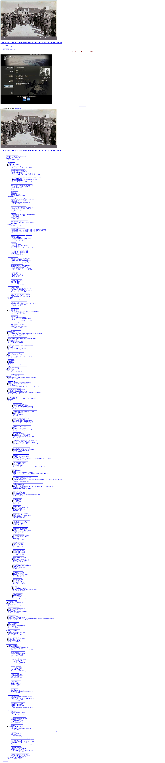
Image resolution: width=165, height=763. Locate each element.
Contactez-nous (18, 108)
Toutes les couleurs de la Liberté (19, 430)
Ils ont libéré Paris (17, 415)
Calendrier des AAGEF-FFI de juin (18, 740)
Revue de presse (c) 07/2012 (16, 658)
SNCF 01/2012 (14, 689)
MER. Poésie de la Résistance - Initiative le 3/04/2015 (22, 649)
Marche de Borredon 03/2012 (17, 677)
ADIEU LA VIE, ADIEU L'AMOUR (21, 418)
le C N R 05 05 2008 (17, 578)
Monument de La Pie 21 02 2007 (17, 284)
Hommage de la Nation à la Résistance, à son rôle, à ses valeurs (26, 439)
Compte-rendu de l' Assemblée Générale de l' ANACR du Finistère (22, 338)
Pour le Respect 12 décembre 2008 (20, 563)
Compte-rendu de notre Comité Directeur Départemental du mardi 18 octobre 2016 (25, 333)
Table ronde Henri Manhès (13, 396)
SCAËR (10, 298)
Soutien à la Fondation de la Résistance (21, 459)
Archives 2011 (14, 512)
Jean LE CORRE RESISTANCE (20, 404)
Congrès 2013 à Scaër (15, 306)
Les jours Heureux (17, 432)
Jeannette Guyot (11, 381)
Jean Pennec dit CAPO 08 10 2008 (18, 195)
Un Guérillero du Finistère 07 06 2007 (18, 748)
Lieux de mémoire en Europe (17, 655)
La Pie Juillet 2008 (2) (17, 569)
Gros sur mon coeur (15, 656)
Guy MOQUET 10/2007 (16, 330)
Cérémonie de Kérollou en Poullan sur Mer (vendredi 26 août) (23, 176)
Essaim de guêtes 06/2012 (16, 666)
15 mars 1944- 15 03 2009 (18, 556)
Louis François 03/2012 (15, 682)
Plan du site (5, 761)
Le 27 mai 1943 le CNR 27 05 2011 (15, 354)
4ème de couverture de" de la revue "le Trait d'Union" (24, 445)
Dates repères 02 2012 (15, 700)
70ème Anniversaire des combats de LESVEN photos (22, 185)
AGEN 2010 (11, 163)
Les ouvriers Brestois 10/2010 (17, 255)
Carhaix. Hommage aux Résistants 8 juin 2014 (20, 262)
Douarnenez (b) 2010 (15, 194)
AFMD (12, 713)
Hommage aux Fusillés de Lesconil (18, 169)
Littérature (8, 603)
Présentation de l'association (11, 331)
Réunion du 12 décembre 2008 (19, 561)
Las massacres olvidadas (16, 735)
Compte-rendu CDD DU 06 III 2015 (15, 342)
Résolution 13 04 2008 (18, 579)
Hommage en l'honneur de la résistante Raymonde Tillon (19, 383)
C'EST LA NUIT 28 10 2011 (19, 517)
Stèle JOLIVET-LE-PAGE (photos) (18, 324)
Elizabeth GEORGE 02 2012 (17, 703)
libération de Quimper (15, 322)
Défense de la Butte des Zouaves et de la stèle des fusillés (25, 410)
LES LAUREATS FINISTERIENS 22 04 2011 (23, 707)
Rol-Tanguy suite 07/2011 (16, 216)
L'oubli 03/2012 (14, 681)
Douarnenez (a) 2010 (15, 193)
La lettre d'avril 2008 (17, 581)
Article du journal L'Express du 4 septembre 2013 (23, 436)
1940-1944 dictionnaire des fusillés (15, 613)
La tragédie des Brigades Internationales (19, 729)
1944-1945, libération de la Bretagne (20, 405)
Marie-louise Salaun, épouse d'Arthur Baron (17, 364)
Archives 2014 (14, 408)
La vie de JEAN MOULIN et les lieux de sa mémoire (24, 442)
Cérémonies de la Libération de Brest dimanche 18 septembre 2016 (24, 233)
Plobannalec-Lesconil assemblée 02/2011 (19, 220)
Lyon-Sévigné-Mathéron (18, 437)
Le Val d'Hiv (10, 384)
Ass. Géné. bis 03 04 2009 (18, 554)
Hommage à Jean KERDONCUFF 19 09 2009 (20, 296)
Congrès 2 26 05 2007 (17, 594)
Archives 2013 (14, 427)
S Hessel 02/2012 (14, 688)
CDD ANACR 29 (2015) (13, 339)
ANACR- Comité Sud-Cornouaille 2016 (19, 317)
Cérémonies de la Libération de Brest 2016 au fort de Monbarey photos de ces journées (28, 229)
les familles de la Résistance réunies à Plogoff (17, 391)
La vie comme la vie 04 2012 (17, 720)
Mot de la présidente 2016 (13, 332)
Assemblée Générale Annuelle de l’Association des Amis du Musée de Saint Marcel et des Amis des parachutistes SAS (37, 479)
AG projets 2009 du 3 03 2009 (19, 557)
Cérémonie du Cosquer (15, 232)
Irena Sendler (13, 711)
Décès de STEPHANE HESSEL (15, 368)
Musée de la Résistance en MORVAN (21, 450)
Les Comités (8, 158)
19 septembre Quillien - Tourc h (17, 302)
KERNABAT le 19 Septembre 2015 (18, 304)
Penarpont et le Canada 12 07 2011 (20, 529)
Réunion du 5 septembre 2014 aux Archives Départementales (20, 345)
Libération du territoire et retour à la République (20, 294)
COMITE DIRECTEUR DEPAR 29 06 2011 (22, 530)
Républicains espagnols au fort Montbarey (19, 245)
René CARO (13, 271)
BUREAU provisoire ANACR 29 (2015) (16, 341)
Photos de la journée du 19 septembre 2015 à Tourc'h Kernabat (23, 303)
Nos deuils (8, 355)
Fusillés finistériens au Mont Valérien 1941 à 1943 (16, 156)
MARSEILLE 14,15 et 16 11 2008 (20, 564)
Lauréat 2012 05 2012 (15, 697)
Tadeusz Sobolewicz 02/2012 (17, 684)
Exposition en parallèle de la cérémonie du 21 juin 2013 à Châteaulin (25, 269)
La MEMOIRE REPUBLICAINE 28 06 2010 (20, 755)
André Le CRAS (14, 319)
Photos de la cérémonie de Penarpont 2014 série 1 (21, 265)
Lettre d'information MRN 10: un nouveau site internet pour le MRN (22, 377)
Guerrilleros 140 (14, 732)
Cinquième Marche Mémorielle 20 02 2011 (19, 754)
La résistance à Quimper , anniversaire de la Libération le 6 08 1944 (27, 494)
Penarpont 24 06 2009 (17, 547)
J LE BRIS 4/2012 (17, 505)
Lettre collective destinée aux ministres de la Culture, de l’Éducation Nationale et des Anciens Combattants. (35, 466)
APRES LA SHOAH (12, 397)
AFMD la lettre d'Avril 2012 (19, 715)
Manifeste (13, 725)
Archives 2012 (14, 469)
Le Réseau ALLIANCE (18, 412)
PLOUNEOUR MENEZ (13, 286)
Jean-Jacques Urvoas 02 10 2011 (20, 522)
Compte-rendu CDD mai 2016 (14, 335)
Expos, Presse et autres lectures (14, 646)
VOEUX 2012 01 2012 (18, 510)
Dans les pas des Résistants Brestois (18, 240)
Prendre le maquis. (12, 610)
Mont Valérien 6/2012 (17, 498)
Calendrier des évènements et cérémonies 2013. (23, 467)
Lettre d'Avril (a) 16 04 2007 (19, 551)
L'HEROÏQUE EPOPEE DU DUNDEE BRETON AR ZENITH (26, 443)
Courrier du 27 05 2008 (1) (18, 575)
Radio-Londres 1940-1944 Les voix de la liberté (18, 620)
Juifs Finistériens (11, 624)
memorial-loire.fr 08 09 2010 (19, 539)
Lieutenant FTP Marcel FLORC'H (15, 609)
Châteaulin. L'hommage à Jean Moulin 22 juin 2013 (21, 268)
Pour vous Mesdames (12, 623)
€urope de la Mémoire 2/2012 (19, 508)
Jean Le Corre (11, 359)
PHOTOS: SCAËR (15, 309)
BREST (10, 224)
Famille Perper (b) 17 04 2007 (14, 641)
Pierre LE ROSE (14, 316)
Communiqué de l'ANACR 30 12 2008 (21, 560)
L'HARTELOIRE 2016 (16, 225)
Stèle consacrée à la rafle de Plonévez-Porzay (20, 293)
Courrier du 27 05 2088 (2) (18, 576)
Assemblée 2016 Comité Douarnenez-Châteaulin (21, 260)
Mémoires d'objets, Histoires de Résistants (16, 608)
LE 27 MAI (10, 370)
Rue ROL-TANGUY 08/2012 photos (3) (19, 252)
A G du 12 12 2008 (17, 566)
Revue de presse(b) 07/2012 (16, 660)
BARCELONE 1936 (17, 403)
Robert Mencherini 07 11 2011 (19, 516)
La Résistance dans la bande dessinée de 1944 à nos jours (20, 619)
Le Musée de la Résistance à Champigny (21, 456)
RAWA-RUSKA (14, 315)
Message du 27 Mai (10, 369)
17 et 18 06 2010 (16, 540)
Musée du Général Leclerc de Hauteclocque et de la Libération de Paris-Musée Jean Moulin (32, 458)
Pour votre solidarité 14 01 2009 (17, 751)
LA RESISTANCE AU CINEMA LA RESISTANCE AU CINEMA (22, 398)
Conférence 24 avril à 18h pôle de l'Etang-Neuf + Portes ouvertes (26, 407)
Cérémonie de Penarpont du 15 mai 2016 (19, 259)
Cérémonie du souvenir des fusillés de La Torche (21, 208)
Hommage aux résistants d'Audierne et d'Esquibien (21, 182)
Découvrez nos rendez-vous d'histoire (16, 757)
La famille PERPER (17, 451)
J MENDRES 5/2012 (17, 501)
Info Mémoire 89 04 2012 (16, 721)
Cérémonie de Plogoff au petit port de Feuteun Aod (21, 181)
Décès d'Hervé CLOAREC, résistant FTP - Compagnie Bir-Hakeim (22, 356)
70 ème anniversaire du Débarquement (18, 326)
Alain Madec (13, 211)
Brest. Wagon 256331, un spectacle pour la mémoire (21, 235)
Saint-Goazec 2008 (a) (15, 281)
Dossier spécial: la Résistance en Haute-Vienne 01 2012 (22, 691)
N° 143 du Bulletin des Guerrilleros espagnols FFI (21, 728)
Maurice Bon (13, 325)
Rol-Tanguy (15, 471)
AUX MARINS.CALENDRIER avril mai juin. (23, 406)
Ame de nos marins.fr (17, 457)
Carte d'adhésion (11, 350)
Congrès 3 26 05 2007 (17, 595)
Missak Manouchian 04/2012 (17, 675)
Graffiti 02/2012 (14, 686)
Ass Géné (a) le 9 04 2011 (18, 534)
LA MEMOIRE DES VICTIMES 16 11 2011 (22, 515)
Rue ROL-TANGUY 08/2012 (17, 249)
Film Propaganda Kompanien (19, 480)
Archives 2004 (14, 597)
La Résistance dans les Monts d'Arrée (18, 289)
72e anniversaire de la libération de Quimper (20, 312)
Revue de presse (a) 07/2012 (16, 661)
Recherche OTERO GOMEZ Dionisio (19, 742)
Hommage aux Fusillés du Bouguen (18, 228)
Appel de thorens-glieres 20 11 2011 (20, 513)
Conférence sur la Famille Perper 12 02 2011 (17, 638)
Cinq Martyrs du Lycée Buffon (19, 462)
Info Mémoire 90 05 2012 (16, 719)
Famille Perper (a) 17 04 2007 (14, 640)
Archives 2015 (14, 401)
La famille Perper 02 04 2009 (14, 639)
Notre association (11, 346)
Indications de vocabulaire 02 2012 (18, 702)
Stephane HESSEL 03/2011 (16, 295)
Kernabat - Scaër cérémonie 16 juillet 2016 (19, 299)
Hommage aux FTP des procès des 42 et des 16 (23, 422)
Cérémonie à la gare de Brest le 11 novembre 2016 (21, 226)
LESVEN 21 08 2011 (17, 524)
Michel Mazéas (11, 361)
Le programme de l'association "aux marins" (22, 477)
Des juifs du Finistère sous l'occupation (16, 626)
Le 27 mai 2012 (16, 502)
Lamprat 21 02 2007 (15, 283)
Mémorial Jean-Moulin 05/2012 (17, 670)
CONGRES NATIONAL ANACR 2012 (21, 481)
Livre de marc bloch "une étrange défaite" (16, 625)
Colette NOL (13, 213)
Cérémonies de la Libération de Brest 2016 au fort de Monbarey (24, 231)
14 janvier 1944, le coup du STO (15, 634)
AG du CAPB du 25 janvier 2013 (18, 215)
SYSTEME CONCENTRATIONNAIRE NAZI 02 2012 (22, 698)
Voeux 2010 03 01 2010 (18, 544)
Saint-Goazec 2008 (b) (15, 282)
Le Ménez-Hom (14, 201)
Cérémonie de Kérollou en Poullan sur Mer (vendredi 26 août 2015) (27, 177)
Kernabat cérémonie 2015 (16, 305)
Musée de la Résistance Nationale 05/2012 (19, 671)
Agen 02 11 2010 (11, 162)
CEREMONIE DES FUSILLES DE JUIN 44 (20, 186)
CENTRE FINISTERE (13, 257)
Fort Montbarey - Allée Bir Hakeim (15, 393)
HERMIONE (13, 242)
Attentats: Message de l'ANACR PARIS (16, 378)
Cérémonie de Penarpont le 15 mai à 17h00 (19, 261)
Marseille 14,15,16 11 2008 (19, 567)
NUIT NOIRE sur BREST (13, 607)
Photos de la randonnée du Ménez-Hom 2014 (25, 204)
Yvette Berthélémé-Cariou (13, 357)
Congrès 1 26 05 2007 (17, 593)
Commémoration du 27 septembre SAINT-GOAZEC (24, 411)
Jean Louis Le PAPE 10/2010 (17, 221)
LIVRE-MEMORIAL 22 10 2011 (20, 518)
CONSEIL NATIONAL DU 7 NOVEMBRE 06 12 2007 (25, 589)
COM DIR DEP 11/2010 (16, 276)
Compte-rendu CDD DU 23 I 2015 (15, 344)
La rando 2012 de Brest (18, 490)
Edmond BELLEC (15, 375)
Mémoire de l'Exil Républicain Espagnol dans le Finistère (22, 741)
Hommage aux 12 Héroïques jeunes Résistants (22, 420)
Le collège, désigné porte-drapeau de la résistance (21, 288)
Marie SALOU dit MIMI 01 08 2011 (20, 528)
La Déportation (6, 48)
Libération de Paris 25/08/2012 (19, 493)
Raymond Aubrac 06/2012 (16, 668)
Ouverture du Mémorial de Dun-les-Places (16, 389)
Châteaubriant (16, 413)
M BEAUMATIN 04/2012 (16, 676)
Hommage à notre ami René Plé (19, 492)
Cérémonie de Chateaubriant (14, 379)
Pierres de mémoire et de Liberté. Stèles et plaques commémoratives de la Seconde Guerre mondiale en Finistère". (31, 618)
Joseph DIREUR (11, 360)
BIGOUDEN (11, 196)
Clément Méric (16, 444)
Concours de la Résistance (13, 695)
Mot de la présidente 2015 (13, 340)
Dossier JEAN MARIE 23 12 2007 (18, 749)
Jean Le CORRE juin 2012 (16, 327)
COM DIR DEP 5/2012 (16, 273)
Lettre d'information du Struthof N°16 (18, 712)
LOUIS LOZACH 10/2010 (16, 253)
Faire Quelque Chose (15, 652)
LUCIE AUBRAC (17, 596)
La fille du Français (12, 615)
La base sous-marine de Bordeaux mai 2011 (20, 753)
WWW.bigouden (14, 209)
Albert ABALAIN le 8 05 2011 (17, 274)
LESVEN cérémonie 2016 (16, 166)
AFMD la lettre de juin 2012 (19, 714)
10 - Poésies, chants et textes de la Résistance (17, 611)
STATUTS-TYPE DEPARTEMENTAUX (17, 348)
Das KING (15, 455)
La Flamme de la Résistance (14, 629)
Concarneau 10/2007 (15, 328)
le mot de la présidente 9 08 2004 (20, 598)
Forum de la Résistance (15, 246)
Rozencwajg (13, 678)
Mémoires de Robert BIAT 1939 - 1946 (16, 632)
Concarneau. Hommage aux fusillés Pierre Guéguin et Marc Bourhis (25, 311)
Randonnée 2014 (16, 203)
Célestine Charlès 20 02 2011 (17, 275)
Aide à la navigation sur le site (12, 155)
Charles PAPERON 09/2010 (17, 254)
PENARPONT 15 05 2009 (16, 279)
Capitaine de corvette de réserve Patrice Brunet (17, 366)
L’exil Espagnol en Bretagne (16, 727)
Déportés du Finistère (10, 636)
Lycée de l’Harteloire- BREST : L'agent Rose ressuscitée (19, 382)
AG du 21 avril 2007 (17, 591)
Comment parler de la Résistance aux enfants (17, 627)
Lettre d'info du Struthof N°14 (9, 49)
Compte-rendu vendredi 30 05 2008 (20, 574)
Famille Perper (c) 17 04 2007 (14, 642)
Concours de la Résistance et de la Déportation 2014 (21, 696)
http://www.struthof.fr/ (82, 106)
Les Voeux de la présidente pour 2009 (21, 559)
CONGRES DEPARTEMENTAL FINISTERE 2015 (22, 290)
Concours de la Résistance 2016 (14, 390)
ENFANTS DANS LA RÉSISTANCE (16, 395)
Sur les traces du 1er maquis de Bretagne (16, 617)
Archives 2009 (14, 545)
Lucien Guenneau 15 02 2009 (17, 280)
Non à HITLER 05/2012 (16, 669)
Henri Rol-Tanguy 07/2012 (18, 496)
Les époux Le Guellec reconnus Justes (18, 206)
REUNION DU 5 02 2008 (18, 582)
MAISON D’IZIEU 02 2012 (17, 722)
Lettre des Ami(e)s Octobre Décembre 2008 (22, 565)
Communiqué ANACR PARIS (19, 426)
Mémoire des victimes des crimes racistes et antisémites (22, 207)
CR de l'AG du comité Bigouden (17, 210)
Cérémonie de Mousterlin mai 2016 (18, 313)
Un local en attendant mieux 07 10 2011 (21, 520)
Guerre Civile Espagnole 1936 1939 (15, 726)
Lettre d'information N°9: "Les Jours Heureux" (22, 423)
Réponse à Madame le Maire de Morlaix (21, 434)
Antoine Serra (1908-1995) (13, 612)
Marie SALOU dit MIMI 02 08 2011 (20, 527)
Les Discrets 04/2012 (15, 673)
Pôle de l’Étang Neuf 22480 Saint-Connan (17, 759)
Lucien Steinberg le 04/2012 (16, 674)
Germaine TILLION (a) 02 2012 (17, 704)
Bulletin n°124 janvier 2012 (16, 747)
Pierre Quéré (13, 188)
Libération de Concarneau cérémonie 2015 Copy (21, 318)
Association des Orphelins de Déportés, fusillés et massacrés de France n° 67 (23, 386)
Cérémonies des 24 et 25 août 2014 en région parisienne (22, 737)
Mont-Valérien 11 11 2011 (18, 514)
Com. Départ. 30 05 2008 (18, 573)
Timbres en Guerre (12, 604)
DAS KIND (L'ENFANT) (18, 433)
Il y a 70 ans (8, 631)
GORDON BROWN (15, 287)
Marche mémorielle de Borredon (17, 743)
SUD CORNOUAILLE (13, 310)
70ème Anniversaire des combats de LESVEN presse (21, 184)
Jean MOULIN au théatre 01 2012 (18, 690)
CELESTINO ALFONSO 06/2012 (18, 662)
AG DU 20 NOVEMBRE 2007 (20, 587)
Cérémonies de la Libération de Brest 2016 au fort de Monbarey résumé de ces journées (28, 230)
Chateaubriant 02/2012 (15, 685)
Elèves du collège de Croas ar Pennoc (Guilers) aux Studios (23, 247)
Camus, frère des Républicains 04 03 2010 (19, 756)
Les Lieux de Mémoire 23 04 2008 (18, 693)
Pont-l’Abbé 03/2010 (15, 223)
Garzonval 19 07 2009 (18, 546)
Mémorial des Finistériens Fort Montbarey (16, 758)
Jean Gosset (10, 363)
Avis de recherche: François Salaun (15, 602)
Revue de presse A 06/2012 (16, 667)
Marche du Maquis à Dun (18, 463)
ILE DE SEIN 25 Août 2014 (14, 159)
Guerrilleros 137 (14, 734)
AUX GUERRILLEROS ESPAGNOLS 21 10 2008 (22, 750)
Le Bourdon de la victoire (13, 616)
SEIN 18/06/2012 (17, 491)
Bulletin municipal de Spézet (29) (20, 417)
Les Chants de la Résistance (11, 630)
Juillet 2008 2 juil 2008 (18, 571)
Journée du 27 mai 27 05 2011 (14, 353)
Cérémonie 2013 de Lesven (16, 187)
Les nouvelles (8, 376)
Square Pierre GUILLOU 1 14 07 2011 (21, 536)
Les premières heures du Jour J (14, 633)
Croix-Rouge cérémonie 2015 (17, 180)
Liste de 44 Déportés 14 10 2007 (15, 637)
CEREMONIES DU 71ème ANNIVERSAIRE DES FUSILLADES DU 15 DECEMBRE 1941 (33, 486)
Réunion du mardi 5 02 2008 (19, 583)
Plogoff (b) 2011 (14, 191)
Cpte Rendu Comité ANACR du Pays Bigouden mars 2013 (23, 214)
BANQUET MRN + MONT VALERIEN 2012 (23, 488)
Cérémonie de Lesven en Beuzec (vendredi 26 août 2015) (25, 179)
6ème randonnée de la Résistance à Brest (21, 435)
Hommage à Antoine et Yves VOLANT (19, 200)
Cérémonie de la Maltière (18, 484)
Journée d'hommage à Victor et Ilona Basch (22, 425)
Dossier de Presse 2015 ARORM (17, 648)
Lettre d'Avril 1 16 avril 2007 (19, 590)
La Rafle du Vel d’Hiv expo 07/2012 (18, 659)
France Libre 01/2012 (15, 692)
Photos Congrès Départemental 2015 (18, 291)
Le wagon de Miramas (18, 464)
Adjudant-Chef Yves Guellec (17, 172)
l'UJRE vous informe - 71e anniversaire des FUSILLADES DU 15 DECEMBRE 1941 (31, 473)
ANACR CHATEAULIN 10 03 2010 (18, 277)
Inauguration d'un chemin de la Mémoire (19, 301)
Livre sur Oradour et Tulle (13, 622)
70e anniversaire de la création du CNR (16, 352)
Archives (10, 400)
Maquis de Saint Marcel (18, 414)
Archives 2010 (14, 537)
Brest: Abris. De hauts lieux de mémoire (19, 239)
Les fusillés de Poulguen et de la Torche (19, 171)
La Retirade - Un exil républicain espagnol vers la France (22, 744)
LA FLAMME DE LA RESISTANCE (21, 454)
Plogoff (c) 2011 (14, 192)
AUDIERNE (11, 165)
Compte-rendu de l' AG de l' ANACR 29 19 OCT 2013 (25, 440)
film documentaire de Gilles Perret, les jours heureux (24, 429)
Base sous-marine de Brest (16, 736)
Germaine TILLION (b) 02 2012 (17, 705)
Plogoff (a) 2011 (14, 189)
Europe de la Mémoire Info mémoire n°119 (19, 647)
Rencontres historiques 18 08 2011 (20, 525)
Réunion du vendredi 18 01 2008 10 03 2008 (22, 585)
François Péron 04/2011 (15, 217)
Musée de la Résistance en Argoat (18, 651)
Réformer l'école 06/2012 (16, 664)
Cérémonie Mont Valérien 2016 (14, 388)
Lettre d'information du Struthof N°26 (18, 653)
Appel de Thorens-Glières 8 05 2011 (20, 531)
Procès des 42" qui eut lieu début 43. (20, 461)
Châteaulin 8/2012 (14, 272)
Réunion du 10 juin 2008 (18, 572)
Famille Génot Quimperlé (13, 367)
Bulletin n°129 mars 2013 (16, 746)
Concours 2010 (16, 709)
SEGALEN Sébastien (12, 385)
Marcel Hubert (11, 362)
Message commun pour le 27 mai (17, 374)
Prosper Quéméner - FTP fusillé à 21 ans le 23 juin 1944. (22, 199)
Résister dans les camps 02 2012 (17, 699)
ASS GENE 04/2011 (15, 308)
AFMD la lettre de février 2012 (19, 717)
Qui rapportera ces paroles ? (19, 452)
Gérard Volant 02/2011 (15, 218)
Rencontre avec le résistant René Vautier (21, 448)
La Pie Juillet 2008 (17, 568)
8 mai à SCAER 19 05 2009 (19, 549)
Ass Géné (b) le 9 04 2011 (18, 532)
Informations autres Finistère (9, 46)
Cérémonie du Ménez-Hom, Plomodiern (21, 202)
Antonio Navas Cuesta (12, 601)
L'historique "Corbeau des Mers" (20, 428)
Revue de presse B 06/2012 (16, 663)
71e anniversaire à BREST (16, 371)
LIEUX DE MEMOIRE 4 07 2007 (15, 160)
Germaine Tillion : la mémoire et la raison (21, 447)
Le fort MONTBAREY (18, 465)
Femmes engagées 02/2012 (16, 683)
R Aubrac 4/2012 (16, 506)
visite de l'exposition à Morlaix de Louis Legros (23, 421)
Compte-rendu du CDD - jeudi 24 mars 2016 (17, 337)
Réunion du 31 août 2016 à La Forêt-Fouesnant (18, 334)
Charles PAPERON (15, 243)
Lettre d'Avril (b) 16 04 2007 (19, 552)
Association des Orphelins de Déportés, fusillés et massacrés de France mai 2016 (24, 392)
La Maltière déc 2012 (17, 470)
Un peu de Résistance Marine (19, 419)
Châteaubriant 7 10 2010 (18, 538)
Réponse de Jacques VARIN (19, 474)
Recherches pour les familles (11, 600)
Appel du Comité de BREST (17, 237)
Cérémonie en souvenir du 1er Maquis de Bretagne (23, 449)
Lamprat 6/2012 (16, 500)
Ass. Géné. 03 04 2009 (18, 553)
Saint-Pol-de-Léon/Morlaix (13, 164)
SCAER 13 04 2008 (17, 580)
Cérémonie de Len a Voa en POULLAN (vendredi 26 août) (23, 173)
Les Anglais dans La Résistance (19, 487)
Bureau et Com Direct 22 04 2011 (15, 349)
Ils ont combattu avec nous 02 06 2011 (21, 535)
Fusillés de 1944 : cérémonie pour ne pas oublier (20, 258)
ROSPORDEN (11, 297)
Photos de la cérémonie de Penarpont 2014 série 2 (21, 266)
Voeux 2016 (10, 399)
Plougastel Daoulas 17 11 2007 (19, 588)
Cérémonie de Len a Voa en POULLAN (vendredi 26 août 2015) (26, 174)
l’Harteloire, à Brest (15, 236)
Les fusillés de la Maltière (18, 485)
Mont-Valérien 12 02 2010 (18, 543)
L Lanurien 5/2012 (17, 503)
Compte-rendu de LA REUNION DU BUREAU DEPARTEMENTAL (28, 483)
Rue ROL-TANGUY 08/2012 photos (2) (19, 251)
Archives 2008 (14, 558)
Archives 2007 (14, 586)
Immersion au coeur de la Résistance (15, 605)
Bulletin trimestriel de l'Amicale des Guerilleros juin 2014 (22, 739)
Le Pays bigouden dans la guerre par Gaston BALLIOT (22, 198)
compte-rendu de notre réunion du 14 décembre (23, 472)
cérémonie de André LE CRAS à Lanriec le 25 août (23, 320)
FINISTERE (5, 45)
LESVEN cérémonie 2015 (16, 178)
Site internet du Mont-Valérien (19, 478)
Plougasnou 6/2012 (17, 499)
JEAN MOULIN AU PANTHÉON (13, 157)
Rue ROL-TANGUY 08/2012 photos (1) (19, 250)
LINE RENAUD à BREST (16, 244)
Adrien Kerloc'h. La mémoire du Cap (18, 170)
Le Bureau (10, 347)
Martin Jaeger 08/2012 (18, 495)
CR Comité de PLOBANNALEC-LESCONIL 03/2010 (22, 222)
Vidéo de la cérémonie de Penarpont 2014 (19, 267)
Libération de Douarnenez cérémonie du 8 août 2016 (21, 167)
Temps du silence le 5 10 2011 (19, 521)
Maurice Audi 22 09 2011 (18, 523)
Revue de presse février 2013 (17, 654)
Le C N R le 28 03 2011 (16, 680)
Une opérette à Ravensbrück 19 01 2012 (19, 718)
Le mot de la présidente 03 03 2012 (20, 507)
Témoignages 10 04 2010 (18, 542)
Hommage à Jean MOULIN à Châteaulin (21, 441)
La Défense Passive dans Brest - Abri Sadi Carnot (21, 238)
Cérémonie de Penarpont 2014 (17, 264)
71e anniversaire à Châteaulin (17, 372)
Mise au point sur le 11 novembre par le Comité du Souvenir (25, 476)
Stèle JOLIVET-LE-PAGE (16, 323)
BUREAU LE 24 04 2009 (18, 550)
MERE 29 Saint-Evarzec (16, 733)
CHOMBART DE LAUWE (19, 509)
